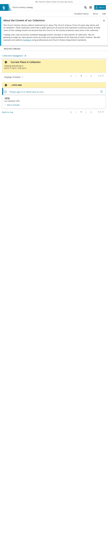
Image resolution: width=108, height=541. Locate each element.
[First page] (71, 76)
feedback (27, 40)
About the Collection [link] (12, 49)
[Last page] (91, 76)
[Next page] (86, 76)
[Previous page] (76, 76)
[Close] (104, 20)
